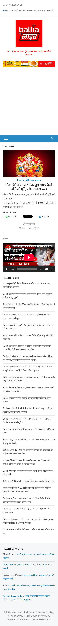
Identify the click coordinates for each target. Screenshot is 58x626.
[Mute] (46, 269)
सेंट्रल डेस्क (30, 224)
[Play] (6, 269)
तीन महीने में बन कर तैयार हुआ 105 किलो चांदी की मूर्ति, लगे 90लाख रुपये (29, 187)
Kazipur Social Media (12, 596)
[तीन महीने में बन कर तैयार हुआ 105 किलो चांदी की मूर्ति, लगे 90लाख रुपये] (29, 163)
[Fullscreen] (51, 269)
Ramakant (8, 565)
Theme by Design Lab (41, 619)
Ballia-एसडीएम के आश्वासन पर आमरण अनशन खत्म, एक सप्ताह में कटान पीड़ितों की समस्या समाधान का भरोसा (29, 10)
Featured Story (25, 180)
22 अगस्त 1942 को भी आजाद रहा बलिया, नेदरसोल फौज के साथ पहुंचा (28, 481)
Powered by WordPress (19, 619)
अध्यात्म (38, 180)
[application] (29, 257)
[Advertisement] (29, 100)
